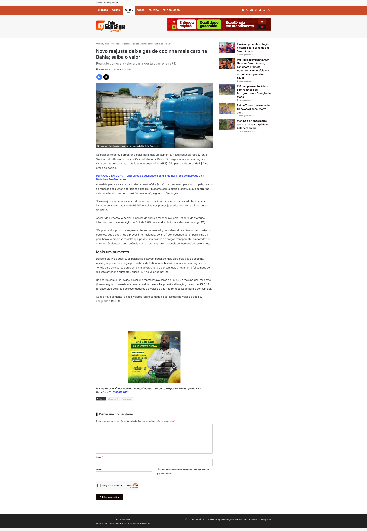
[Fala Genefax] (110, 26)
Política (154, 10)
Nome (99, 457)
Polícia (116, 10)
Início (100, 44)
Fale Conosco (171, 10)
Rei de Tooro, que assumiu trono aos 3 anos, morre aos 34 (253, 109)
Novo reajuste (127, 399)
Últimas (103, 10)
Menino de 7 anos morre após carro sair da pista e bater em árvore (252, 124)
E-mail (100, 469)
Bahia (128, 10)
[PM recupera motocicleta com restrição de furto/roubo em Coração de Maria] (227, 89)
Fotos (141, 10)
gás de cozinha (113, 399)
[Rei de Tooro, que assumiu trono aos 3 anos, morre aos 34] (227, 108)
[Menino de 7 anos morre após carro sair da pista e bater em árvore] (227, 124)
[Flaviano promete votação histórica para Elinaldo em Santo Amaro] (227, 47)
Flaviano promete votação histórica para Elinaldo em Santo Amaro (253, 48)
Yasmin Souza (104, 69)
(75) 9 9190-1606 (118, 392)
